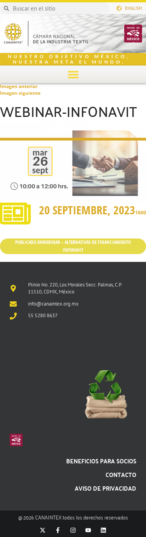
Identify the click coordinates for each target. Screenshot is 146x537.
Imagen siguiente (20, 93)
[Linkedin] (103, 530)
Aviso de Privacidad (105, 488)
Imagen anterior (18, 86)
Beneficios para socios (101, 460)
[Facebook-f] (58, 530)
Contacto (121, 474)
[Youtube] (88, 530)
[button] (73, 74)
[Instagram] (73, 530)
